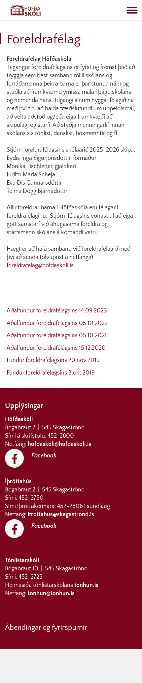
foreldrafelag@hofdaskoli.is (40, 265)
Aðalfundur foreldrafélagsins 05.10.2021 (57, 335)
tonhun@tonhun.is (51, 593)
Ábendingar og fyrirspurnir (46, 628)
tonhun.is (86, 585)
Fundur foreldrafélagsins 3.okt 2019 (51, 373)
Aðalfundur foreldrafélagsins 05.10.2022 (57, 323)
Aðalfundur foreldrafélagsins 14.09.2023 (57, 310)
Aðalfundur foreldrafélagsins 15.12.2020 (56, 348)
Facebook (43, 455)
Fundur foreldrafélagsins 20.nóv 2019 (53, 360)
